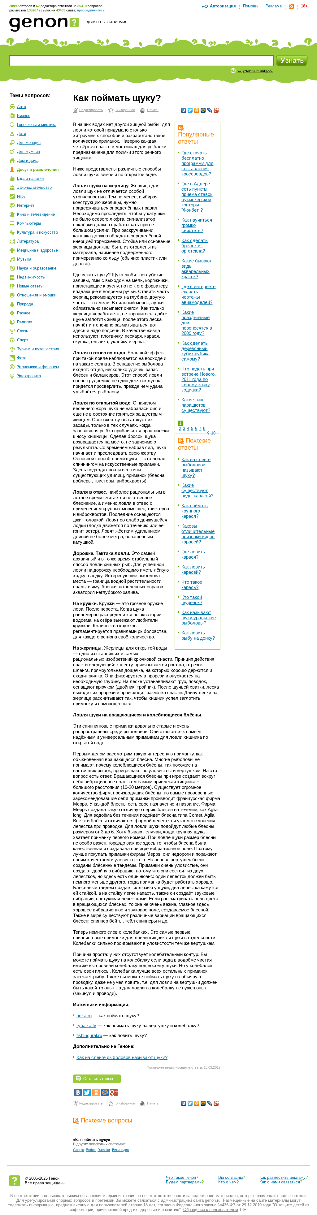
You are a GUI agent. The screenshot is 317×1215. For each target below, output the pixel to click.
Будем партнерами (184, 1182)
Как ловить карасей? (193, 569)
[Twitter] (190, 110)
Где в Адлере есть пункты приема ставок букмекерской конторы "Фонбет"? (196, 197)
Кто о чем (227, 1182)
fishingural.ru (89, 1035)
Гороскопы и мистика (36, 124)
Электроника (29, 376)
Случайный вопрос (255, 70)
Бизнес (23, 115)
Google (78, 1150)
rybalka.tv (86, 1025)
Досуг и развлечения (38, 169)
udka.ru (84, 1015)
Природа (25, 304)
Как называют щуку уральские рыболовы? (198, 617)
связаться (146, 1200)
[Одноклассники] (196, 110)
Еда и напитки (30, 178)
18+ (304, 6)
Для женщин (29, 142)
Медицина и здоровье (37, 250)
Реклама (274, 6)
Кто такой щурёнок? (191, 600)
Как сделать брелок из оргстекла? (194, 245)
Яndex (91, 1150)
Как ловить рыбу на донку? (198, 635)
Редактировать (91, 110)
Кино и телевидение (36, 214)
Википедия (120, 1150)
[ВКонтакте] (183, 110)
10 (213, 433)
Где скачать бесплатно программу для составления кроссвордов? (197, 163)
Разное (23, 313)
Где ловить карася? (193, 554)
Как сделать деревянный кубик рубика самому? (195, 350)
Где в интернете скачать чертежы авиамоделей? (198, 294)
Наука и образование (36, 268)
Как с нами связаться (279, 1182)
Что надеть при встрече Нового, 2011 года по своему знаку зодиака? (198, 379)
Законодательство (34, 187)
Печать (152, 110)
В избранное (125, 110)
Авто (21, 106)
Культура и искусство (37, 232)
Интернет (25, 205)
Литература (28, 241)
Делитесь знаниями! (106, 22)
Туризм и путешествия (38, 349)
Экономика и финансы (38, 367)
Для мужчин (28, 151)
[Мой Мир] (203, 110)
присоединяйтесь (91, 10)
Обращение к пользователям (210, 1209)
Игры (21, 196)
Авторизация (223, 6)
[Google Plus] (216, 110)
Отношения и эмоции (36, 295)
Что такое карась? (191, 584)
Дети (21, 133)
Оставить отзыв (98, 1078)
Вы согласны (230, 1177)
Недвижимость (31, 277)
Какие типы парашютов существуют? (195, 405)
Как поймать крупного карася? (194, 511)
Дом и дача (27, 160)
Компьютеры (29, 223)
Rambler (104, 1150)
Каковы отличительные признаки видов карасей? (198, 533)
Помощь (250, 6)
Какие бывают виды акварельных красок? (196, 268)
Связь (22, 331)
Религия (24, 322)
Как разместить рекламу (282, 1177)
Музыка (24, 259)
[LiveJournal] (209, 110)
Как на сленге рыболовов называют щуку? (196, 467)
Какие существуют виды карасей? (197, 490)
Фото (21, 358)
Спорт (22, 340)
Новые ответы (30, 286)
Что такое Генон (181, 1177)
